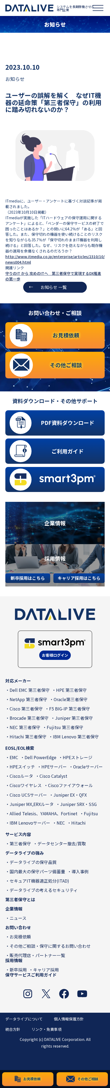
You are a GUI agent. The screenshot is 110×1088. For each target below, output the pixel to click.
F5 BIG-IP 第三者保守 (69, 709)
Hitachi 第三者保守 (28, 737)
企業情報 (13, 909)
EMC (14, 757)
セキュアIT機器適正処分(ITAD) (39, 881)
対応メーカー (18, 681)
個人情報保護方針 (69, 1018)
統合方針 (12, 1029)
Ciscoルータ (21, 776)
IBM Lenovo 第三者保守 (76, 737)
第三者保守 (20, 844)
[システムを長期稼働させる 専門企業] (29, 8)
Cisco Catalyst (53, 776)
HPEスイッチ (22, 767)
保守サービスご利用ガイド (31, 975)
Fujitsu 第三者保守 (65, 727)
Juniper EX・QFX (70, 795)
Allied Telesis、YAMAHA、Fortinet (43, 813)
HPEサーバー (54, 767)
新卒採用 (18, 970)
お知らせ (15, 78)
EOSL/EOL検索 (19, 748)
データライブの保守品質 (33, 862)
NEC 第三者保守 (25, 727)
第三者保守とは (20, 899)
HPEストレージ (77, 757)
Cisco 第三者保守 (26, 709)
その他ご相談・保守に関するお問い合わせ (50, 946)
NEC (61, 823)
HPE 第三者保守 (71, 690)
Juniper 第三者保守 (74, 718)
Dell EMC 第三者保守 (30, 690)
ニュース (18, 918)
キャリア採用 (46, 970)
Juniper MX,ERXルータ (32, 804)
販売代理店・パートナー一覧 (37, 955)
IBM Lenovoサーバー (30, 823)
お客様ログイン (55, 655)
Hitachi (78, 823)
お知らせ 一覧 (54, 287)
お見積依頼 (20, 937)
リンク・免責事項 (46, 1029)
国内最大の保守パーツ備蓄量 (37, 871)
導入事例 (80, 871)
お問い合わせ (18, 927)
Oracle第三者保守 (71, 699)
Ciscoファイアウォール (70, 785)
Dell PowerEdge (40, 757)
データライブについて (24, 1018)
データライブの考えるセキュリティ (44, 890)
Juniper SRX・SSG (78, 804)
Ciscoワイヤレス (26, 785)
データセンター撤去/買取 (61, 844)
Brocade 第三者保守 (29, 718)
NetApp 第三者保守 (28, 699)
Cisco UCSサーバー (28, 795)
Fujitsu (91, 813)
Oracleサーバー (88, 767)
